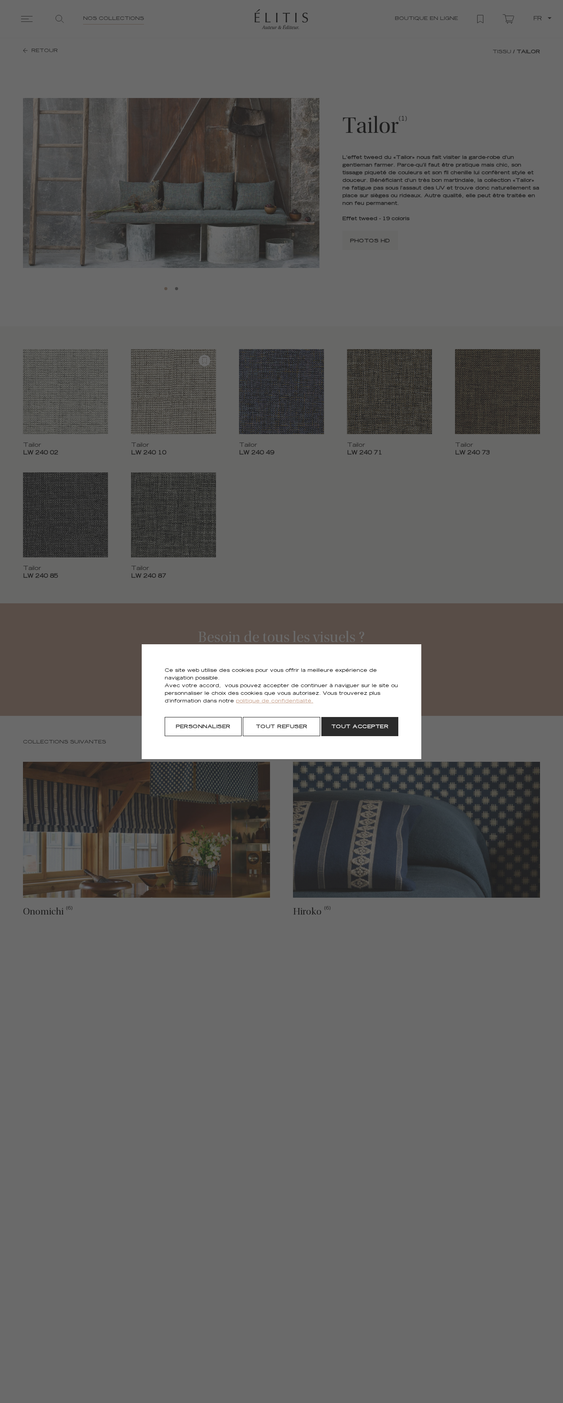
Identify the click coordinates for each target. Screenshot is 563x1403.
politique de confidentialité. (274, 701)
